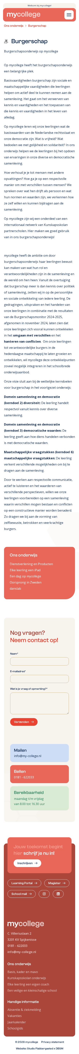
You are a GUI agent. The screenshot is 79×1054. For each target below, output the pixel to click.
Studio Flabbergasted (40, 1048)
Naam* (14, 653)
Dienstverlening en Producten (31, 564)
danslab (15, 588)
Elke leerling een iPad (25, 570)
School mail (19, 893)
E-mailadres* (18, 671)
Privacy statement (52, 1042)
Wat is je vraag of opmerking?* (29, 688)
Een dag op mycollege (25, 576)
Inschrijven (25, 863)
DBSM (59, 1048)
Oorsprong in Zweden (25, 582)
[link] (27, 863)
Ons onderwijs (13, 25)
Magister (54, 883)
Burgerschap (37, 25)
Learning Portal (22, 883)
